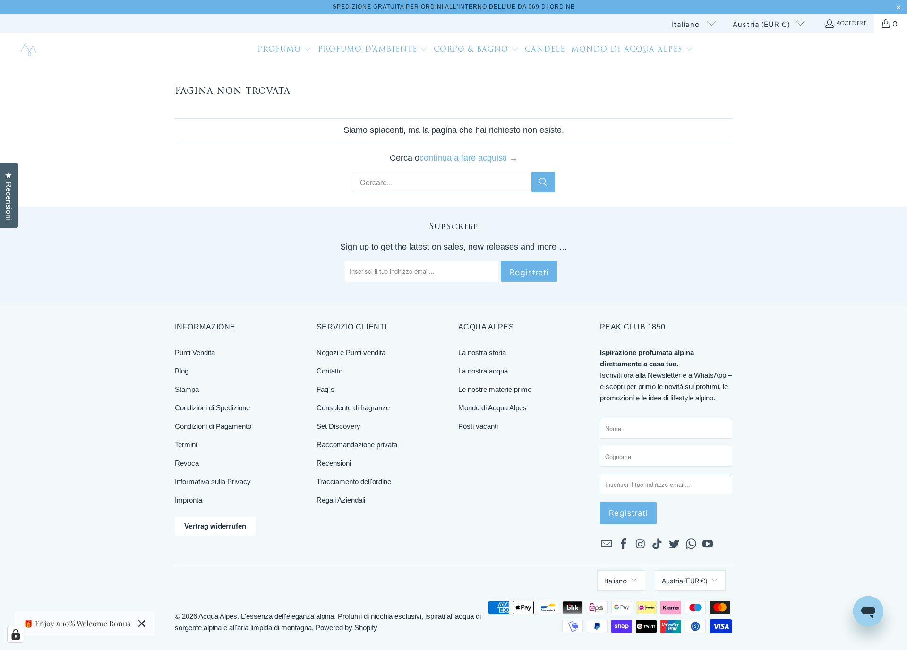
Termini (186, 445)
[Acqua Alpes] (29, 50)
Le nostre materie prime (494, 389)
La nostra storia (482, 352)
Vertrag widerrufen (215, 526)
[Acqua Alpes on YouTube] (708, 544)
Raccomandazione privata (357, 445)
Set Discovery (338, 426)
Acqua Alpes (217, 616)
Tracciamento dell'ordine (354, 481)
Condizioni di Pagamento (213, 426)
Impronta (188, 500)
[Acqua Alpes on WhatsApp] (691, 544)
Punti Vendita (195, 352)
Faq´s (325, 389)
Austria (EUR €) (762, 23)
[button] (284, 50)
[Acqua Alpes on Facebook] (624, 544)
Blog (181, 371)
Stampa (187, 389)
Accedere (851, 23)
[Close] (141, 623)
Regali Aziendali (341, 500)
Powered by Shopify (346, 628)
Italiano (686, 23)
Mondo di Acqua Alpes (492, 408)
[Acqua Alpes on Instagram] (640, 544)
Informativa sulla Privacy (213, 481)
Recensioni (334, 463)
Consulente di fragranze (353, 408)
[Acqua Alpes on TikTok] (657, 544)
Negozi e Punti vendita (351, 352)
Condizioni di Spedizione (212, 408)
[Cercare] (543, 182)
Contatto (329, 371)
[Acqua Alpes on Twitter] (674, 544)
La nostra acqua (483, 371)
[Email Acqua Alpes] (607, 544)
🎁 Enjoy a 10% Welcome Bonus (77, 623)
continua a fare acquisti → (468, 158)
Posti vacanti (478, 426)
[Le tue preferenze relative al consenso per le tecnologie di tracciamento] (16, 634)
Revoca (187, 463)
